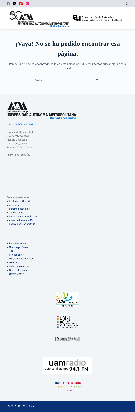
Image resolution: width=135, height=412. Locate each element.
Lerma (68, 390)
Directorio (14, 262)
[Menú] (126, 18)
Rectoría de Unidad (19, 201)
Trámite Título (15, 212)
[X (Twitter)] (14, 3)
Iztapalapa (75, 386)
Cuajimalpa (62, 386)
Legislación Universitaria (22, 223)
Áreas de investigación (21, 220)
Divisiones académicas (21, 258)
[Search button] (97, 80)
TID (11, 251)
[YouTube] (21, 3)
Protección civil (17, 254)
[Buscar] (127, 3)
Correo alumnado (18, 270)
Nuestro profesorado (20, 247)
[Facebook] (8, 3)
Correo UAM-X (16, 273)
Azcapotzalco (74, 382)
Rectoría (59, 382)
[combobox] (64, 80)
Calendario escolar (19, 266)
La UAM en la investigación (23, 216)
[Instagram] (27, 3)
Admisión (14, 205)
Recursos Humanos (19, 243)
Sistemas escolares (19, 208)
